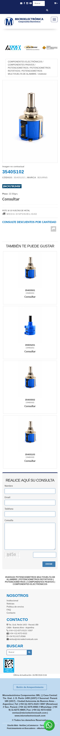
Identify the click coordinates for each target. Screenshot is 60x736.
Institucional (12, 600)
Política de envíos (15, 606)
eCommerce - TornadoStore (39, 725)
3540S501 (30, 290)
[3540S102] (30, 121)
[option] (11, 47)
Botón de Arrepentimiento (30, 687)
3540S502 (30, 400)
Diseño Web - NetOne (16, 725)
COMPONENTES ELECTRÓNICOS (25, 61)
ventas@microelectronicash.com (29, 712)
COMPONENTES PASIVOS (21, 64)
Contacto (11, 613)
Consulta (9, 520)
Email (7, 497)
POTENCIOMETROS (18, 68)
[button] (21, 3)
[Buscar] (47, 10)
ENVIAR (49, 564)
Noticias (10, 603)
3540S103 (30, 454)
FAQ (9, 609)
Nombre (9, 486)
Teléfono (9, 509)
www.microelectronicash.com (30, 715)
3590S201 (30, 345)
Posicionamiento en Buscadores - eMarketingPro (28, 728)
